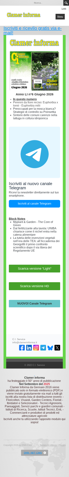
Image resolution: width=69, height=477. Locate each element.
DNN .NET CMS (33, 452)
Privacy (62, 445)
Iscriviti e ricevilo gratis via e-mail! (33, 30)
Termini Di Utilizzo (48, 445)
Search (66, 3)
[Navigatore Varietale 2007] (34, 374)
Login (64, 8)
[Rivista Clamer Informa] (23, 14)
